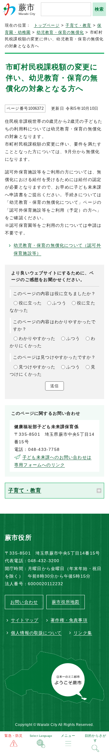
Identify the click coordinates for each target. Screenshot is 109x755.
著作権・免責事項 (69, 620)
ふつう (59, 302)
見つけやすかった (37, 366)
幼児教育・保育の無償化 (60, 32)
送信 (54, 386)
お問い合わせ (24, 601)
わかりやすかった (37, 338)
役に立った (30, 302)
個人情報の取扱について (36, 632)
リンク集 (83, 632)
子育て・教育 (78, 25)
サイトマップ (24, 620)
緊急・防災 (14, 735)
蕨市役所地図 (65, 601)
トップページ (47, 25)
